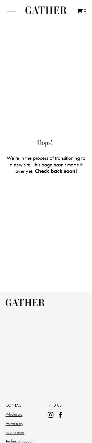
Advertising (14, 423)
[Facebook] (60, 415)
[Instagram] (51, 415)
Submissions (15, 432)
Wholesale (14, 414)
